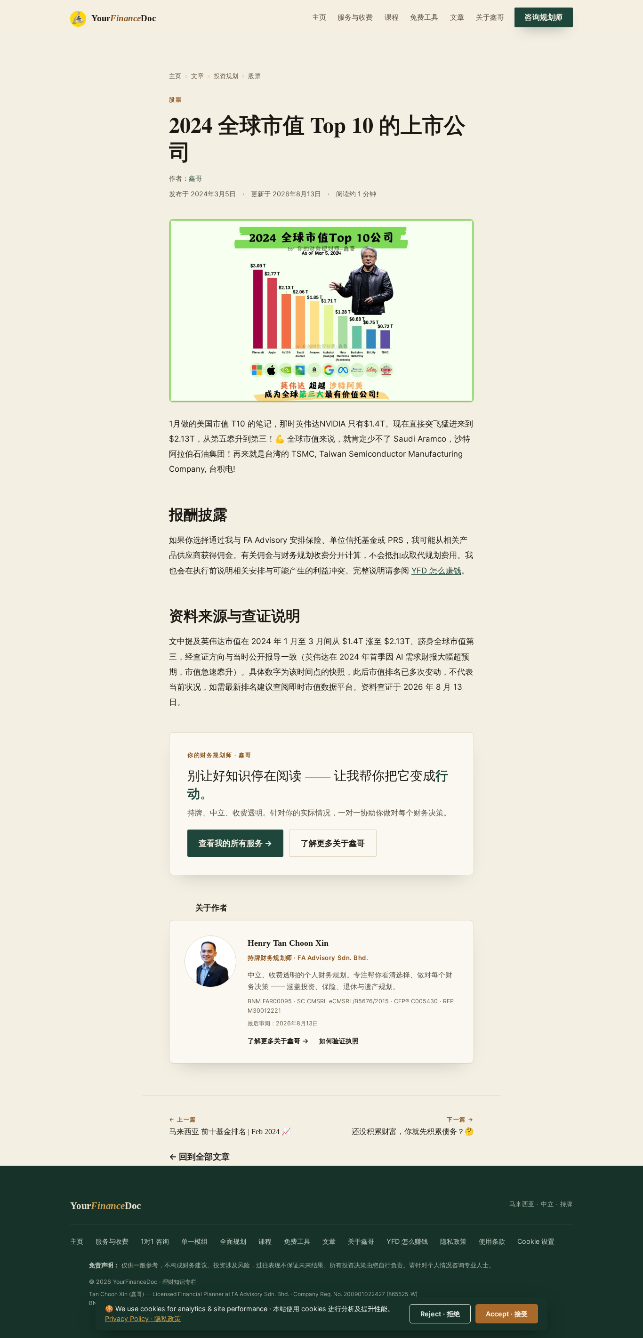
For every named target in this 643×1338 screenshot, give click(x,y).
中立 (547, 1204)
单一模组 (194, 1241)
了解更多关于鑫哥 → (278, 1041)
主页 (319, 17)
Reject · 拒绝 (440, 1314)
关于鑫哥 (490, 17)
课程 (392, 17)
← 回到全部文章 (199, 1156)
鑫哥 (195, 178)
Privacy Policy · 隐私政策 (143, 1318)
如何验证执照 (339, 1041)
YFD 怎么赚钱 (436, 570)
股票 (254, 76)
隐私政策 (453, 1241)
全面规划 (233, 1241)
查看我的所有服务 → (235, 843)
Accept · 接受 (507, 1314)
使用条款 (492, 1241)
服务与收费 (355, 17)
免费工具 (424, 17)
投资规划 (226, 76)
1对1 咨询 (155, 1241)
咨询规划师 (543, 17)
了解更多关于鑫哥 (333, 843)
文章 (457, 17)
